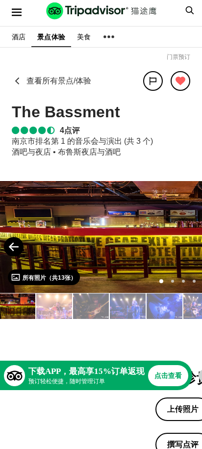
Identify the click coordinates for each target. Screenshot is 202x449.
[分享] (153, 81)
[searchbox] (188, 10)
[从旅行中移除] (180, 81)
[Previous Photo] (14, 247)
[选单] (16, 12)
